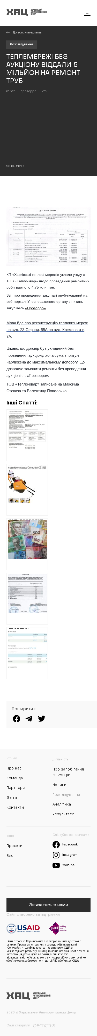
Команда (14, 778)
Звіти (11, 798)
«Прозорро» (35, 308)
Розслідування (21, 44)
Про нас (14, 768)
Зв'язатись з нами (48, 905)
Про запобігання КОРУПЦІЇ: (68, 772)
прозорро (28, 91)
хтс (44, 91)
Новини (60, 785)
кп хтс (11, 91)
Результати (63, 814)
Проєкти (14, 846)
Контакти (15, 807)
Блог (10, 856)
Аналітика (62, 804)
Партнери (15, 788)
